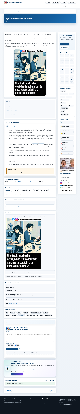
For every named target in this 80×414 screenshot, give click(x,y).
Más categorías (64, 114)
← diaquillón (8, 390)
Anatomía (63, 91)
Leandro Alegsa (33, 181)
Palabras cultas (64, 108)
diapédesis (45, 312)
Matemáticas (64, 105)
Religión (62, 111)
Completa (10, 345)
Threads (27, 409)
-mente (24, 11)
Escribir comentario (49, 380)
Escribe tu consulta (10, 331)
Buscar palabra (64, 44)
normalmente (20, 202)
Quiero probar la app (17, 373)
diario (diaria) (40, 315)
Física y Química (64, 99)
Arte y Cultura (64, 94)
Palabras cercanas (11, 114)
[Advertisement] (40, 27)
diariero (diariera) (31, 315)
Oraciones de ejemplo (12, 110)
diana (7, 312)
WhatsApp (28, 407)
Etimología (9, 106)
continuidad (41, 143)
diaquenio (8, 315)
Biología (71, 94)
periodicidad (35, 143)
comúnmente (14, 202)
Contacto (44, 401)
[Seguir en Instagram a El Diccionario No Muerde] (67, 165)
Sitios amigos (45, 407)
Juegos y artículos (66, 6)
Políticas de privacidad (67, 404)
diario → (52, 390)
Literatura (63, 102)
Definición (9, 104)
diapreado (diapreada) (36, 312)
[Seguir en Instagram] (67, 183)
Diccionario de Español (10, 11)
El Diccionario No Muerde (31, 411)
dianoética (12, 312)
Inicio (6, 6)
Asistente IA (9, 116)
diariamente (29, 11)
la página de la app (29, 369)
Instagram (28, 403)
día (14, 126)
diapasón (19, 312)
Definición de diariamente (23, 181)
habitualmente (39, 202)
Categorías (18, 11)
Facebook (28, 401)
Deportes (69, 97)
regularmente (32, 202)
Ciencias (63, 97)
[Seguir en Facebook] (67, 185)
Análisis (9, 112)
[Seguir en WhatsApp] (67, 188)
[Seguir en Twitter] (67, 190)
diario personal (48, 315)
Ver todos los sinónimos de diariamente (14, 206)
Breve (17, 345)
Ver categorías (64, 47)
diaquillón (14, 315)
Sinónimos (9, 108)
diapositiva (25, 312)
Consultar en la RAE (13, 303)
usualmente (26, 202)
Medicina (71, 105)
